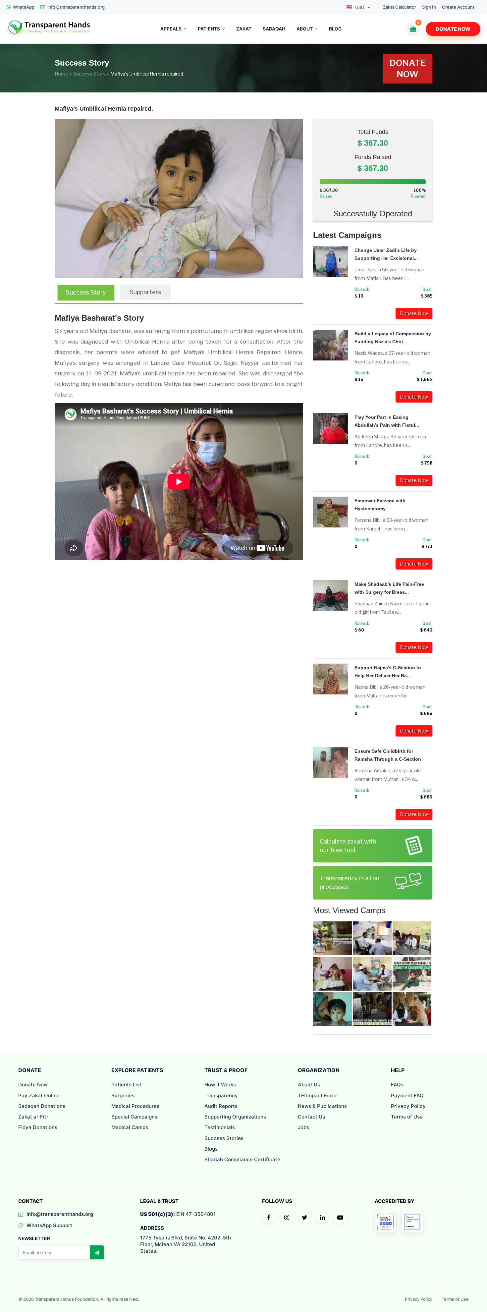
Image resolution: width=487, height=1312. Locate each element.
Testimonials (219, 1127)
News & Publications (322, 1106)
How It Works (220, 1084)
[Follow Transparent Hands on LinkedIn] (322, 1217)
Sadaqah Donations (41, 1106)
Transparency (221, 1095)
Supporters (145, 292)
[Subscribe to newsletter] (96, 1252)
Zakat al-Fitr (33, 1117)
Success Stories (224, 1138)
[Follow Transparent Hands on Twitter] (304, 1217)
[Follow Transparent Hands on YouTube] (340, 1217)
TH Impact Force (318, 1095)
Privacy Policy (408, 1106)
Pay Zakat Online (39, 1095)
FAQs (397, 1084)
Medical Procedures (135, 1106)
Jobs (303, 1127)
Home (61, 74)
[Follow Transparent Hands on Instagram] (286, 1217)
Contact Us (311, 1117)
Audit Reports (221, 1106)
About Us (309, 1084)
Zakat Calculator (399, 7)
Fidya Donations (37, 1127)
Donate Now (453, 29)
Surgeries (123, 1095)
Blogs (211, 1149)
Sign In (429, 7)
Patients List (126, 1084)
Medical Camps (129, 1127)
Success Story (89, 74)
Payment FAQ (407, 1095)
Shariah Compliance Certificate (242, 1159)
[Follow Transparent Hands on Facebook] (268, 1217)
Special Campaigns (134, 1117)
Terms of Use (407, 1117)
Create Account (458, 7)
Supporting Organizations (235, 1117)
